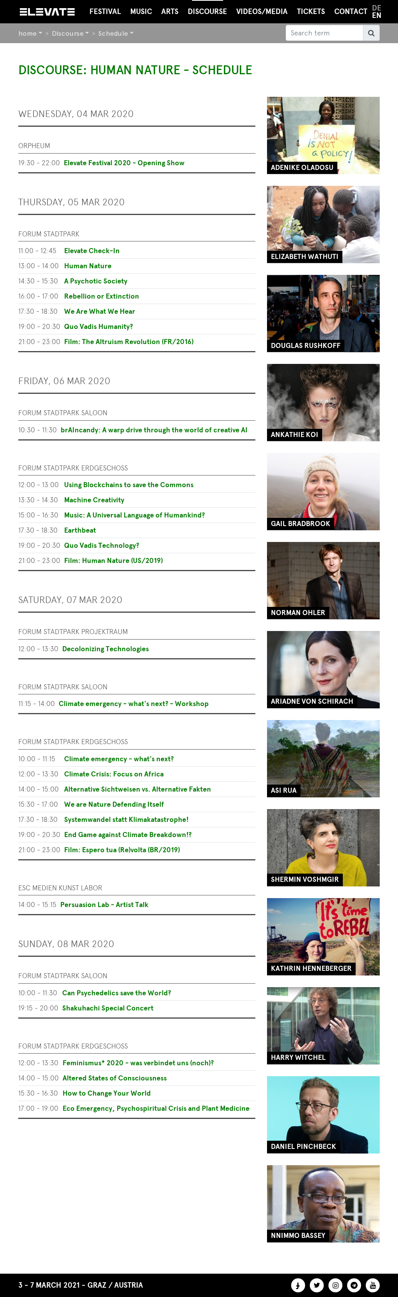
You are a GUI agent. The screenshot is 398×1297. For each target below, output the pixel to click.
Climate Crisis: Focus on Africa (114, 774)
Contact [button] (350, 11)
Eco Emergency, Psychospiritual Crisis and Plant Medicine (156, 1108)
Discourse (68, 33)
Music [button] (141, 11)
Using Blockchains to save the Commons (129, 485)
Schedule (113, 33)
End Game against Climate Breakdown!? (128, 834)
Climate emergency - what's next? (119, 759)
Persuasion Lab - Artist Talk (104, 904)
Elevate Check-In (92, 250)
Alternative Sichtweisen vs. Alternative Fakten (137, 789)
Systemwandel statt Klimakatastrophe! (126, 819)
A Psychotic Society (95, 281)
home (27, 33)
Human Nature (88, 266)
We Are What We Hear (99, 311)
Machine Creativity (94, 500)
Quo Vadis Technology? (101, 545)
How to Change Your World (107, 1093)
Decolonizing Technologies (105, 649)
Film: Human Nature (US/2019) (113, 560)
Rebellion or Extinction (101, 296)
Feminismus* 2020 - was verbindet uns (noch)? (138, 1063)
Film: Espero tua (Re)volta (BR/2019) (122, 850)
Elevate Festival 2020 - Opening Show (124, 163)
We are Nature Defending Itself (114, 804)
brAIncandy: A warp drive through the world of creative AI (154, 430)
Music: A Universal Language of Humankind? (134, 515)
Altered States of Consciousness (115, 1078)
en (376, 15)
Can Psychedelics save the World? (116, 993)
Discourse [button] (207, 11)
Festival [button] (105, 11)
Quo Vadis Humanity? (98, 326)
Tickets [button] (311, 11)
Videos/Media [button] (262, 11)
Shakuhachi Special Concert (108, 1008)
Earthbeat (80, 530)
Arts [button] (169, 11)
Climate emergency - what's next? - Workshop (134, 703)
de (376, 8)
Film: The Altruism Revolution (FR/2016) (129, 341)
